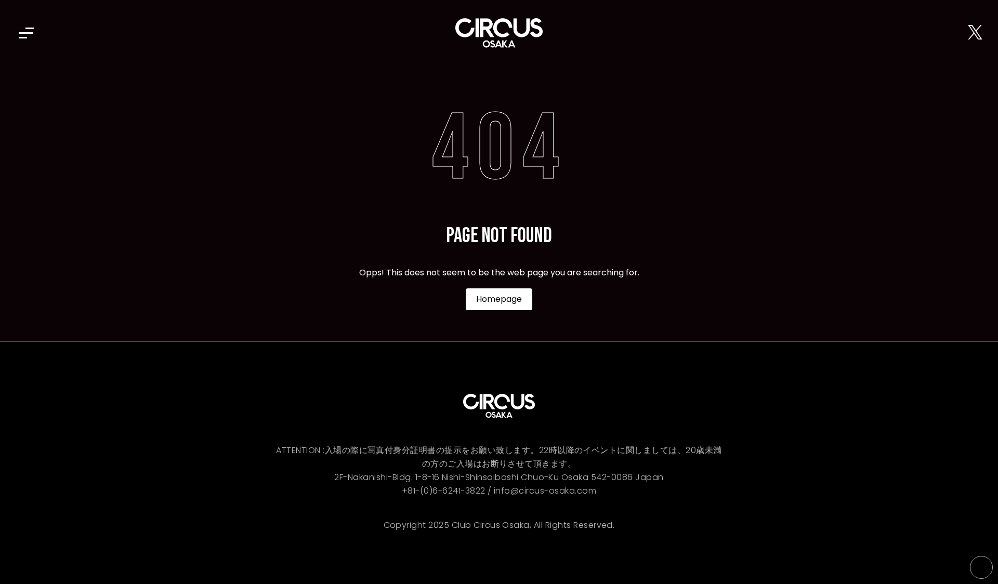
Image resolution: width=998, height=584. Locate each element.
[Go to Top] (981, 567)
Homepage (499, 299)
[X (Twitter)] (975, 33)
